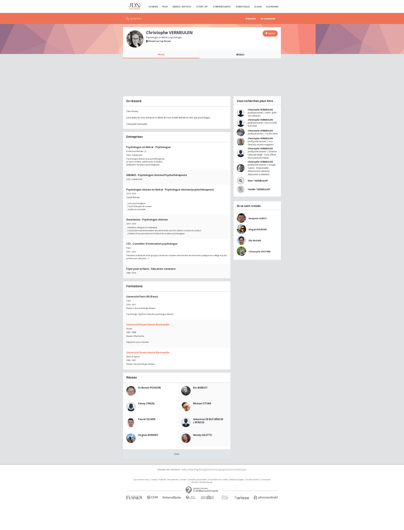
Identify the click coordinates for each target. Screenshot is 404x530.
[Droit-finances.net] (191, 498)
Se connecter (268, 18)
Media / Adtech (182, 6)
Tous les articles (252, 480)
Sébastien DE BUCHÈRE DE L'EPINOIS (208, 420)
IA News (153, 6)
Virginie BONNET (148, 435)
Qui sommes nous (141, 480)
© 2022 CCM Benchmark (202, 482)
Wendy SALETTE (202, 435)
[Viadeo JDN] (224, 498)
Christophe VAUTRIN (259, 251)
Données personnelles (197, 480)
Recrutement (173, 480)
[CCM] (152, 498)
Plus (176, 453)
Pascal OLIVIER (146, 419)
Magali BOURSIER (258, 229)
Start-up (202, 6)
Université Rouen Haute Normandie (147, 324)
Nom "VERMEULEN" (258, 180)
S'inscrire (251, 18)
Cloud (258, 6)
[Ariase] (242, 497)
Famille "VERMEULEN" (259, 189)
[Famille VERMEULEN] (241, 189)
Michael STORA (202, 403)
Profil (161, 54)
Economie (272, 6)
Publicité (162, 480)
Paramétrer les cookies (218, 480)
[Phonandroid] (266, 498)
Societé (183, 480)
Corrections (265, 480)
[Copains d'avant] (208, 498)
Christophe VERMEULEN (260, 109)
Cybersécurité (222, 6)
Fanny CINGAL (146, 403)
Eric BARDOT (200, 387)
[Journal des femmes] (134, 498)
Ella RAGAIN (255, 240)
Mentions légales (237, 480)
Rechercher (136, 18)
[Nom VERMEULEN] (241, 181)
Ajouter (271, 33)
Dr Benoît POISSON (149, 387)
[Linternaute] (172, 497)
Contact (154, 480)
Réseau (240, 54)
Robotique (243, 6)
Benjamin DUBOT (258, 218)
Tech (165, 6)
